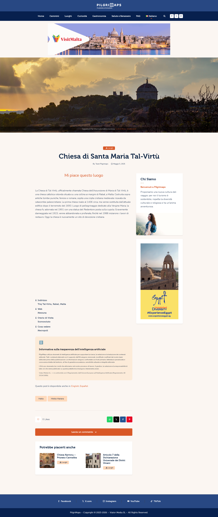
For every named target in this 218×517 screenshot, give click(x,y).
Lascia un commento (82, 432)
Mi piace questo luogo (83, 175)
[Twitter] (176, 16)
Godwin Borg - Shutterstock (125, 129)
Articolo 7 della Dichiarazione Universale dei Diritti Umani (114, 459)
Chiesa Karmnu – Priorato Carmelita (67, 456)
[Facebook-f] (172, 16)
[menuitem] (151, 16)
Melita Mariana (57, 398)
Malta (41, 398)
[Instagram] (181, 16)
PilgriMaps (75, 512)
